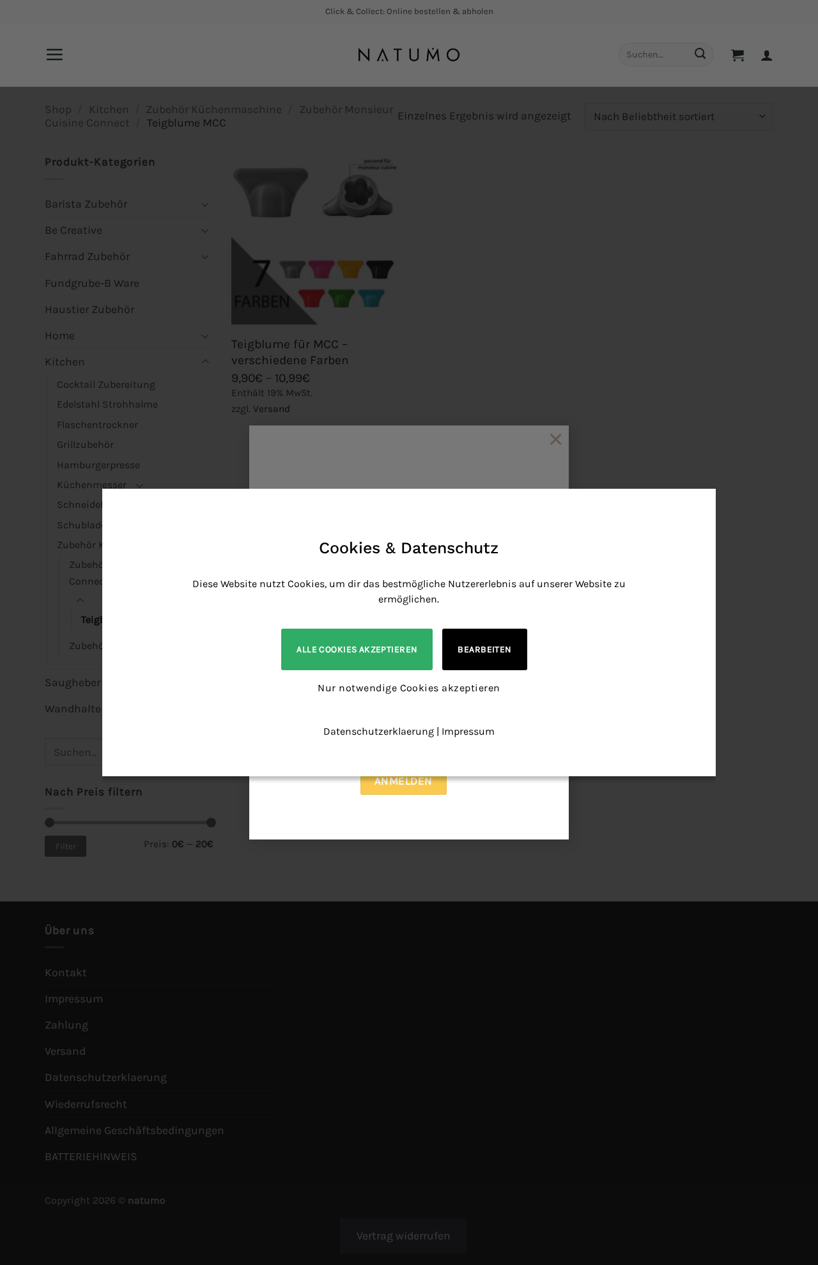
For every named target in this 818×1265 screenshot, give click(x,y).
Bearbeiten (484, 649)
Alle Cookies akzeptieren (357, 649)
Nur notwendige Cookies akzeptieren (409, 688)
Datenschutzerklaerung (378, 731)
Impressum (468, 731)
